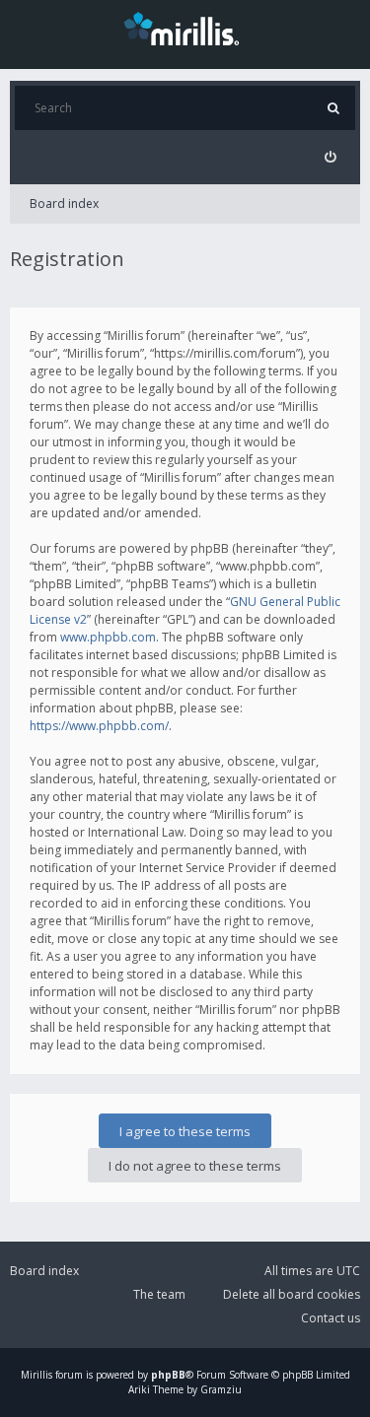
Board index (64, 203)
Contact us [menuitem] (330, 1318)
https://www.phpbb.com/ (99, 725)
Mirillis (36, 1375)
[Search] (333, 108)
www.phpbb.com (108, 637)
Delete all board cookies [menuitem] (291, 1294)
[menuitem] (330, 157)
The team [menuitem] (159, 1294)
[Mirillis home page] (185, 27)
